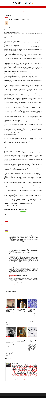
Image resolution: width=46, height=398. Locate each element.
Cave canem (34, 367)
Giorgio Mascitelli (30, 311)
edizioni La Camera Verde (17, 374)
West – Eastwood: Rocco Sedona (10, 310)
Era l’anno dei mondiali (26, 370)
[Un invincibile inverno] (22, 303)
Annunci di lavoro (8, 11)
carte (7, 307)
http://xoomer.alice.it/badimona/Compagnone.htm (16, 284)
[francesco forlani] (8, 371)
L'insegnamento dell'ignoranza (27, 377)
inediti (18, 336)
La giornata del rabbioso (26, 11)
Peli (15, 376)
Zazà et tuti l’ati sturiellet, (16, 368)
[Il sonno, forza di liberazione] (32, 303)
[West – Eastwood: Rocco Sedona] (11, 303)
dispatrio (8, 336)
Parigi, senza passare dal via (20, 375)
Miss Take (23, 368)
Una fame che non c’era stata (32, 338)
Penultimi (19, 376)
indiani (7, 17)
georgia (10, 230)
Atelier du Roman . (28, 365)
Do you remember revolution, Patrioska (23, 367)
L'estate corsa (33, 376)
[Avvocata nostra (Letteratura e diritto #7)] (22, 332)
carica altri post (8, 358)
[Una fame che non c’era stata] (32, 332)
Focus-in (31, 366)
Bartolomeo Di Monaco (13, 275)
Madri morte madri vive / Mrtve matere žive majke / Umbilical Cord (10, 339)
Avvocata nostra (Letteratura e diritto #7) (21, 338)
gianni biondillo (19, 310)
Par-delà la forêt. (26, 376)
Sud (16, 365)
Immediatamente (21, 378)
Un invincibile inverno (21, 309)
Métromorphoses (33, 371)
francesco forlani (20, 221)
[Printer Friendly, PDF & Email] (23, 212)
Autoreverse (14, 372)
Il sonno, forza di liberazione (32, 310)
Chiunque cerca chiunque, (27, 374)
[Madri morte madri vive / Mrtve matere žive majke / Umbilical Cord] (11, 332)
